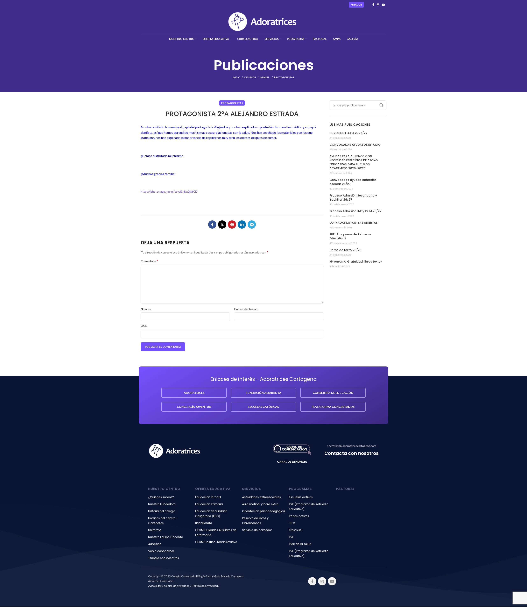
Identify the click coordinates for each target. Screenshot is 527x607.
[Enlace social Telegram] (252, 224)
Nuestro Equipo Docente (165, 537)
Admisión (154, 544)
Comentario (149, 261)
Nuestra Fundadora (162, 504)
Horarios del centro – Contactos (163, 520)
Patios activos (299, 516)
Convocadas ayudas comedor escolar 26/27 (353, 182)
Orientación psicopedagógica (263, 511)
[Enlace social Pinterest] (232, 224)
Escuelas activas (301, 497)
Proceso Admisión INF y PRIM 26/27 (355, 211)
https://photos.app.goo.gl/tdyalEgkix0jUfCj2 (169, 191)
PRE (291, 537)
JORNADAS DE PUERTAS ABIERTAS (354, 223)
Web (144, 326)
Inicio (236, 77)
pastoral (345, 488)
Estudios (250, 77)
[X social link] (222, 224)
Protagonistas (284, 77)
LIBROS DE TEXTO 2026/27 (348, 133)
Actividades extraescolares (261, 497)
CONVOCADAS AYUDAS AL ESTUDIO (355, 145)
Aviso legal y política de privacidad (169, 585)
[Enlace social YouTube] (383, 4)
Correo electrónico (246, 309)
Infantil (265, 77)
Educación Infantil (208, 497)
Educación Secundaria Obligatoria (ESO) (211, 513)
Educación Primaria (209, 504)
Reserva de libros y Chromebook (255, 520)
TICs (292, 523)
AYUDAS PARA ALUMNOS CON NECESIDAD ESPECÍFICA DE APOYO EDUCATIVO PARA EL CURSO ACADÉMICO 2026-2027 (354, 162)
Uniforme (155, 530)
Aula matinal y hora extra (260, 504)
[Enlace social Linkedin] (242, 224)
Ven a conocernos (161, 551)
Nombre (146, 309)
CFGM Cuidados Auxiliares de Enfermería (216, 532)
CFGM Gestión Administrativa (216, 542)
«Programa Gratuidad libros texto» (356, 262)
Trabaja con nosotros (163, 558)
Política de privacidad (205, 585)
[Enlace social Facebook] (373, 4)
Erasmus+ (296, 530)
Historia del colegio (161, 511)
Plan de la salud (300, 544)
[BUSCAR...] (381, 105)
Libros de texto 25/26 (345, 250)
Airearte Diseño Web (161, 581)
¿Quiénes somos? (161, 497)
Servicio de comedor (257, 530)
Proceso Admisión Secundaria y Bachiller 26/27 (353, 198)
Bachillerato (203, 523)
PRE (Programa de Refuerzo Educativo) (350, 237)
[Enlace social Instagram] (377, 4)
